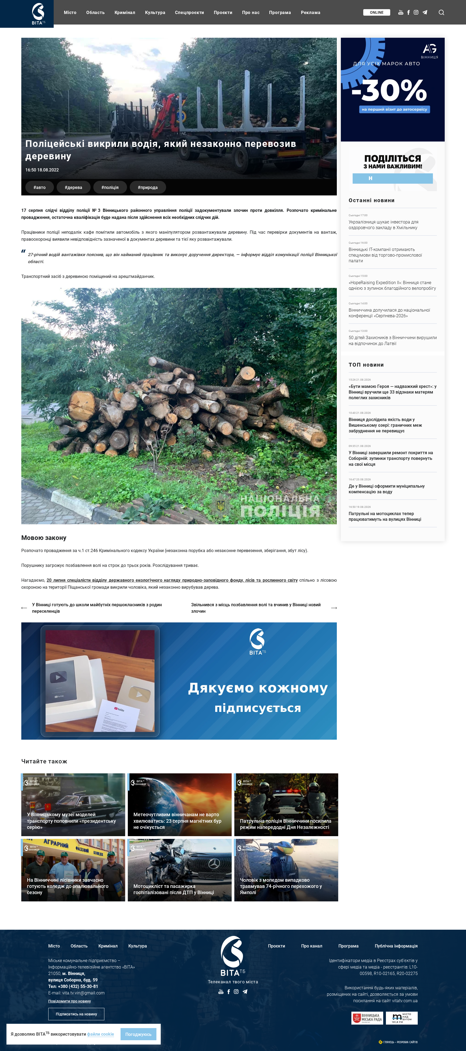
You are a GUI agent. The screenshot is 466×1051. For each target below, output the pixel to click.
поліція (111, 187)
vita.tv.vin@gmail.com (83, 992)
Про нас (251, 12)
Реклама (311, 12)
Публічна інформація (396, 946)
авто (41, 187)
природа (149, 187)
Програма (280, 12)
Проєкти (223, 12)
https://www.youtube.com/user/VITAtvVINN (179, 681)
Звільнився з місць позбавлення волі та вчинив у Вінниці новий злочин (256, 608)
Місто (70, 12)
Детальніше (393, 221)
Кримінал (125, 12)
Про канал (311, 946)
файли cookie (100, 1034)
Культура (155, 12)
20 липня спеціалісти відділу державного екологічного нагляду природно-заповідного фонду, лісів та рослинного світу (172, 580)
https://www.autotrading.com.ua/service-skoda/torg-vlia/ (393, 90)
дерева (74, 187)
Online (376, 12)
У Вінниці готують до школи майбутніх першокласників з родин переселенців (97, 608)
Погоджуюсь (138, 1034)
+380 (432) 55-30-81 (78, 986)
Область (95, 12)
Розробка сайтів (407, 1042)
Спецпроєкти (189, 12)
